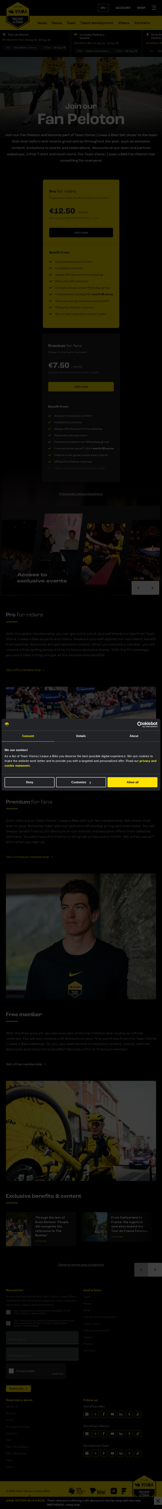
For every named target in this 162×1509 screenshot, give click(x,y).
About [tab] (134, 736)
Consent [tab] (28, 736)
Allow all (132, 782)
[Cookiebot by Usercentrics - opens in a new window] (140, 725)
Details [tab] (81, 736)
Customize (78, 782)
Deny (29, 782)
